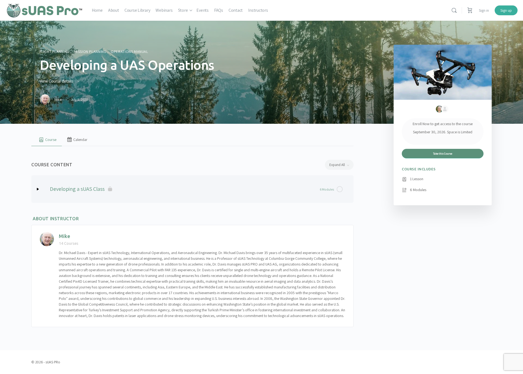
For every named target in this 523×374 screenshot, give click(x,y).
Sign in (484, 10)
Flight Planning (55, 51)
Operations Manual (129, 51)
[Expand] (37, 189)
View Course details (57, 81)
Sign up (506, 10)
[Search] (454, 10)
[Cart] (469, 10)
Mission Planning (90, 51)
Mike (64, 236)
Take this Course (442, 153)
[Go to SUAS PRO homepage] (44, 9)
